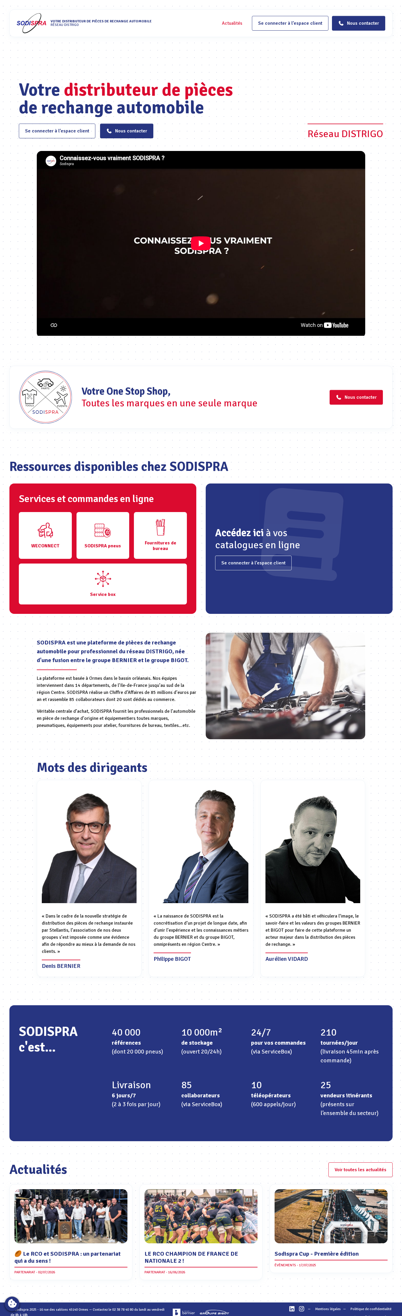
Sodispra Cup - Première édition (317, 1253)
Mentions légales (328, 1309)
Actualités (232, 23)
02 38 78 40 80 (122, 1309)
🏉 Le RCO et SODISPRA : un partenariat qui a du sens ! (67, 1257)
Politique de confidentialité (370, 1309)
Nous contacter (131, 131)
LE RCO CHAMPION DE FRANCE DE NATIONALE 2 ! (191, 1257)
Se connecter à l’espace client (290, 23)
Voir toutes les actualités (360, 1170)
